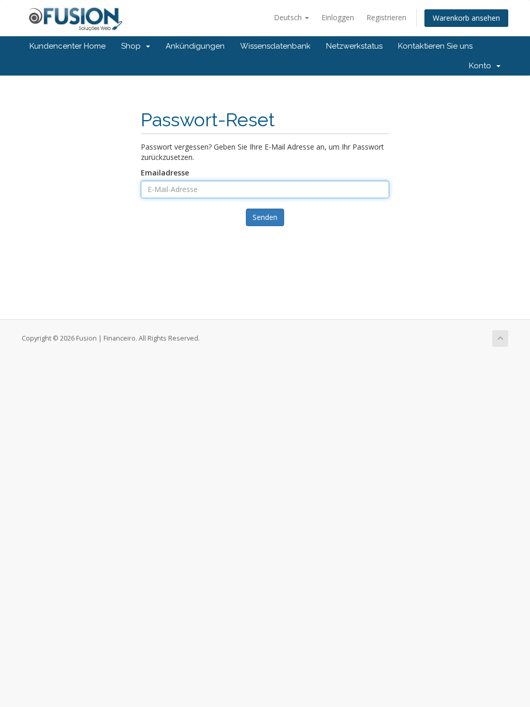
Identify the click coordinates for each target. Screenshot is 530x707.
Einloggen (337, 17)
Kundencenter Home (68, 46)
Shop (133, 46)
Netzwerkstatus (354, 46)
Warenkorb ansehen (466, 18)
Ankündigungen (195, 46)
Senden (265, 217)
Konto (482, 65)
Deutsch (289, 17)
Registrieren (386, 17)
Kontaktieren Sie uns (435, 46)
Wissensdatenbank (275, 46)
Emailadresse (165, 173)
